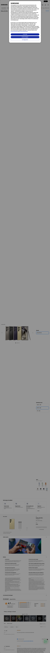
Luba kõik (25, 34)
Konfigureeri (25, 39)
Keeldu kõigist (25, 37)
